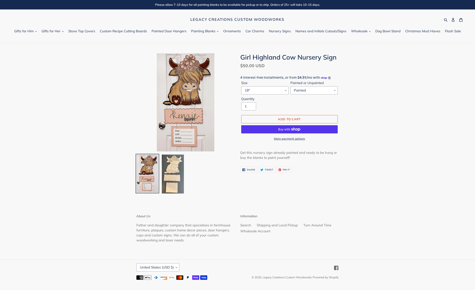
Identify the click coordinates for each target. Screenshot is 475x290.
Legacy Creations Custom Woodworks (237, 19)
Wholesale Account (255, 231)
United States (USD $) (157, 267)
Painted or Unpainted (307, 83)
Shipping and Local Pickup (277, 225)
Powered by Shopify (326, 277)
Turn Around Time (317, 225)
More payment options (289, 138)
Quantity (248, 99)
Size (244, 83)
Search (245, 225)
